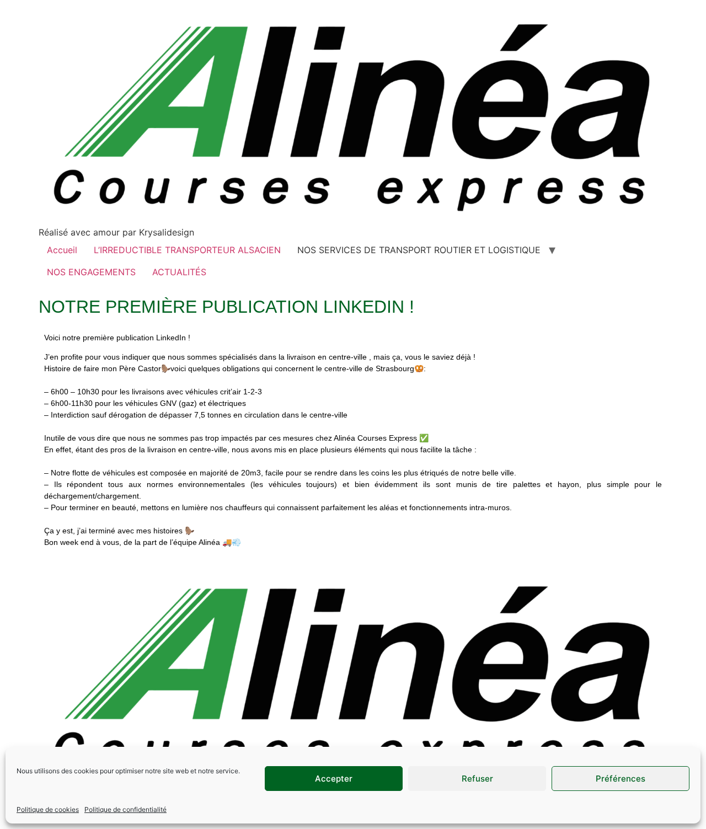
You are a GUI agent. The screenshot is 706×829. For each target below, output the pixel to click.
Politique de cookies (48, 809)
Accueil (62, 249)
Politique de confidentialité (125, 809)
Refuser (477, 778)
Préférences (620, 778)
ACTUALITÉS (179, 271)
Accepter (333, 778)
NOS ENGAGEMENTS (91, 271)
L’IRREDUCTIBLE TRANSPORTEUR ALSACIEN (187, 249)
